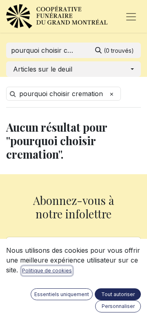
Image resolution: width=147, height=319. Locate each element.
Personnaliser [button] (118, 306)
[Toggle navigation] (131, 16)
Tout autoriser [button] (118, 294)
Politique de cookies (47, 270)
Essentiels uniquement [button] (61, 294)
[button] (73, 69)
